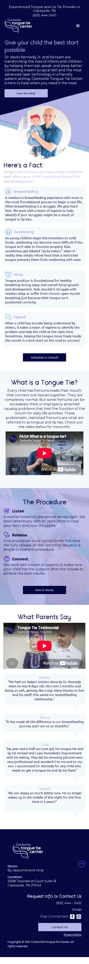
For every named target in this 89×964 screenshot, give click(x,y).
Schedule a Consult (44, 357)
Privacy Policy (72, 935)
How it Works (44, 590)
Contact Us (60, 927)
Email (76, 909)
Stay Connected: (54, 916)
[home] (19, 26)
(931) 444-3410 (44, 15)
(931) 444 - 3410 (68, 903)
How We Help (26, 93)
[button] (58, 25)
